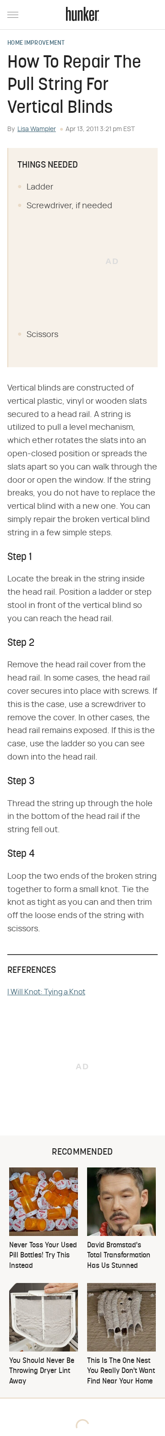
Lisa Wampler (36, 129)
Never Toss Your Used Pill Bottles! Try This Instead (43, 1256)
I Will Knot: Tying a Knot (46, 992)
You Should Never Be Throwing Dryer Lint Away (41, 1371)
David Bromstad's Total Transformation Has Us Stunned (118, 1256)
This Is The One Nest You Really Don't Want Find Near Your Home (121, 1371)
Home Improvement (36, 43)
